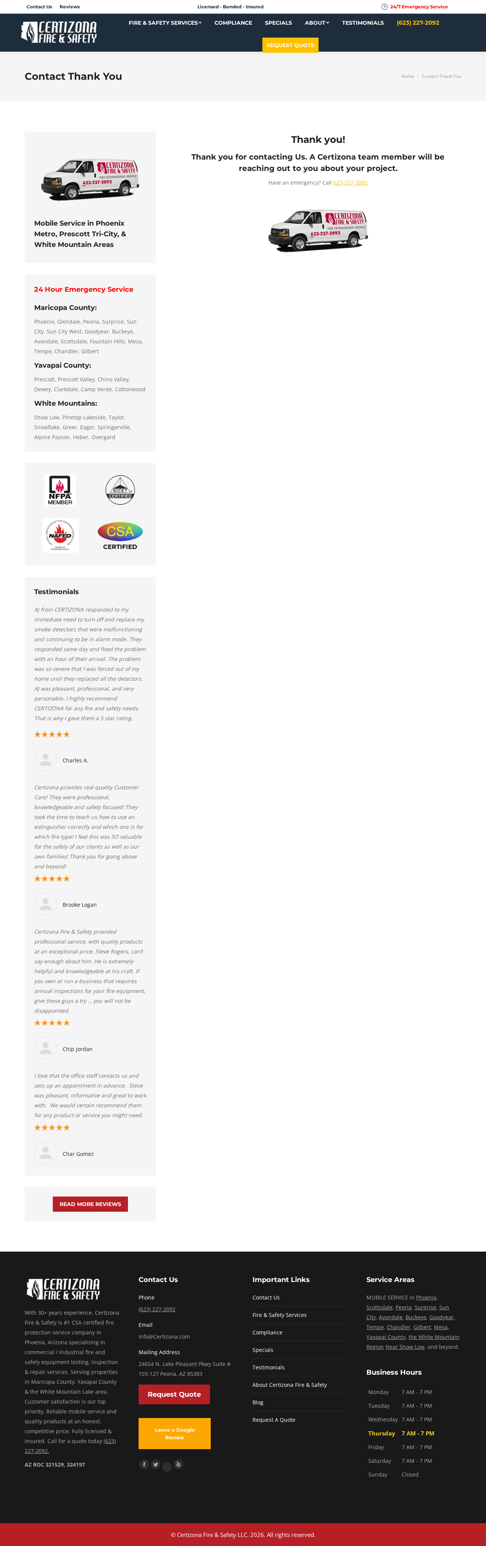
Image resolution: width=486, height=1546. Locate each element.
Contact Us (266, 1297)
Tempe (375, 1327)
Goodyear (441, 1317)
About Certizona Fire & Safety (289, 1384)
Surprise (425, 1307)
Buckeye (416, 1317)
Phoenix (426, 1297)
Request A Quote (273, 1419)
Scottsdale (379, 1307)
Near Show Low (404, 1346)
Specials (262, 1349)
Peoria (404, 1307)
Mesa (441, 1327)
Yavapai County (386, 1336)
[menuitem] (39, 6)
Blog (258, 1402)
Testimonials (268, 1367)
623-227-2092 (350, 182)
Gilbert (422, 1327)
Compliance (267, 1332)
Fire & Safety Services (279, 1314)
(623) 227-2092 (157, 1309)
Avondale (390, 1317)
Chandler (398, 1327)
